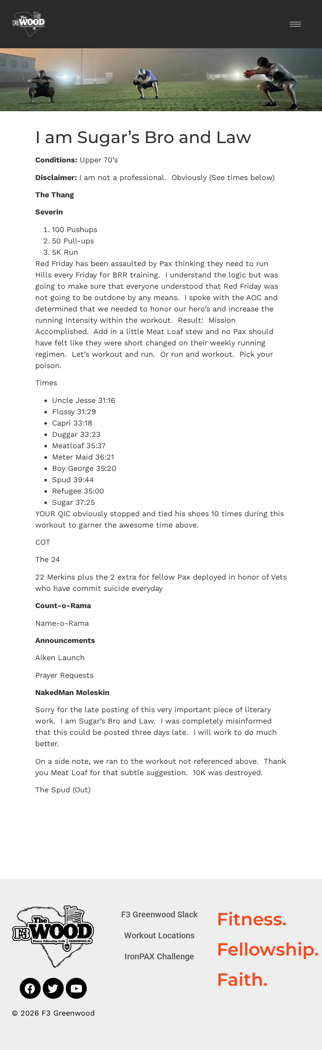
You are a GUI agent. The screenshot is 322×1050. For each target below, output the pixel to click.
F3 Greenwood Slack (159, 914)
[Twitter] (53, 988)
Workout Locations (159, 935)
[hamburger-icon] (295, 24)
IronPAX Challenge (159, 956)
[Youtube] (76, 988)
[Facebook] (30, 988)
